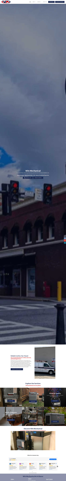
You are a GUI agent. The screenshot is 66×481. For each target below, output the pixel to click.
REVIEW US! (51, 1)
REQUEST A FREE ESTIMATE (16, 369)
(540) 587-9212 (28, 177)
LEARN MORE (11, 400)
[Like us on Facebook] (65, 238)
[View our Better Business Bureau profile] (65, 243)
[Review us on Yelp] (65, 240)
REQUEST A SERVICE (59, 1)
